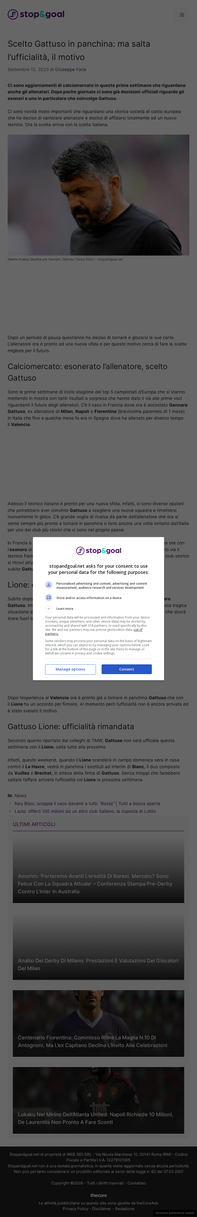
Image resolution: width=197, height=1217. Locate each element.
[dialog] (98, 608)
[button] (98, 608)
